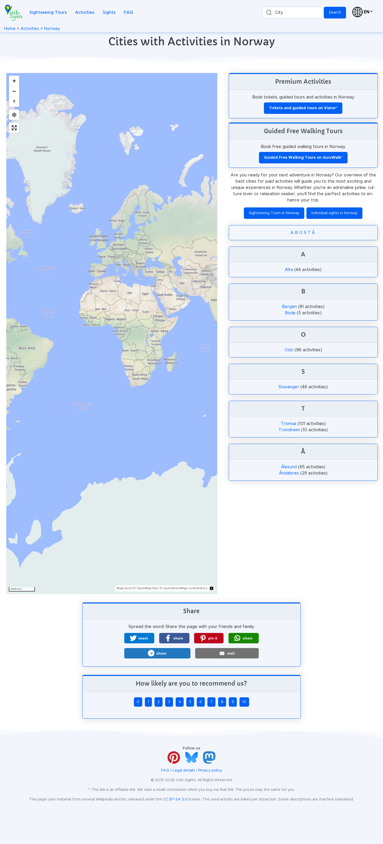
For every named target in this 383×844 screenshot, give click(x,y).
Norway (52, 29)
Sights (109, 12)
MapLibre (123, 588)
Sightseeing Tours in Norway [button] (274, 213)
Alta (289, 270)
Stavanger (289, 387)
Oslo (289, 350)
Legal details (183, 770)
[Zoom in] (14, 81)
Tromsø (288, 424)
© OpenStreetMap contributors (183, 588)
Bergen (289, 307)
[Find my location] (14, 114)
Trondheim (289, 430)
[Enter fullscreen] (14, 127)
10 (244, 702)
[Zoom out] (14, 91)
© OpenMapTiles (146, 588)
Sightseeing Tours (48, 12)
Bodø (290, 313)
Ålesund (289, 467)
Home (10, 29)
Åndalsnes (289, 473)
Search (335, 12)
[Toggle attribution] (211, 588)
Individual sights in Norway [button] (334, 213)
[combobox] (293, 13)
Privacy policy (210, 770)
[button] (139, 638)
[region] (111, 333)
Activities (84, 12)
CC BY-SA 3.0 (175, 799)
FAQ (128, 12)
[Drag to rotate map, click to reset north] (14, 101)
